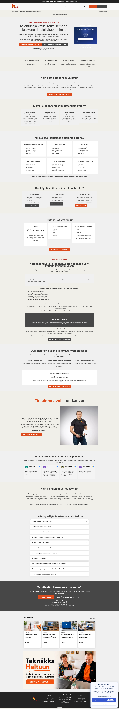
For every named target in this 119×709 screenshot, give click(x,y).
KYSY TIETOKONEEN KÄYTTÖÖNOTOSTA (59, 386)
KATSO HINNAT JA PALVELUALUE (55, 44)
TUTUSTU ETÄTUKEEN (31, 205)
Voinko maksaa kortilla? (39, 558)
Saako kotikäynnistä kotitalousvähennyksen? (45, 553)
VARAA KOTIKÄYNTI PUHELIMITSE (59, 94)
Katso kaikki (92, 618)
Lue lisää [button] (28, 477)
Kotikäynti (104, 11)
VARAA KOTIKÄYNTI (81, 205)
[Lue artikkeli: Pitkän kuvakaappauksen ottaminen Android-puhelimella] (32, 634)
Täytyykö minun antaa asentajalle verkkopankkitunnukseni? (49, 563)
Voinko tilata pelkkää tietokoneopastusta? (44, 574)
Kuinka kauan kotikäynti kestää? (41, 526)
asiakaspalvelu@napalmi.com (49, 701)
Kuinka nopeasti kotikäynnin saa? (42, 521)
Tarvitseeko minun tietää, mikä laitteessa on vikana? (47, 532)
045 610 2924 (81, 698)
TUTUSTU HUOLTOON (56, 203)
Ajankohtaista (59, 707)
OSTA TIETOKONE (102, 6)
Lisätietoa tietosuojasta (86, 47)
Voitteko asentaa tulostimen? (40, 542)
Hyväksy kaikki (97, 700)
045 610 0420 (50, 698)
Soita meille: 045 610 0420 (71, 1)
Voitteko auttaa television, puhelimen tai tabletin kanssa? (49, 547)
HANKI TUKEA (93, 6)
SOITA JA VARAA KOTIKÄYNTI (30, 44)
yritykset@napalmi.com (80, 701)
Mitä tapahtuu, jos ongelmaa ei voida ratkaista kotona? (48, 569)
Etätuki (100, 11)
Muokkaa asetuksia (104, 704)
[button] (96, 472)
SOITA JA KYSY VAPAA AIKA (59, 249)
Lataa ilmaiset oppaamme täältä (59, 14)
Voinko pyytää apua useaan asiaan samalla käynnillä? (47, 537)
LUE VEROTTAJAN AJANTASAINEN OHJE (59, 339)
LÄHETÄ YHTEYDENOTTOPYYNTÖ (68, 597)
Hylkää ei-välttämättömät (110, 700)
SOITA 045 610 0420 (46, 597)
